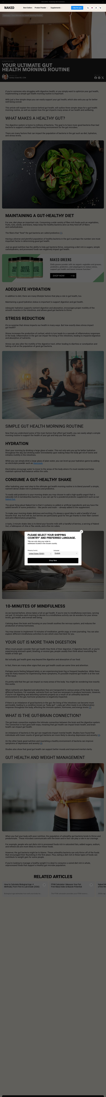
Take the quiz (77, 8)
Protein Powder (40, 8)
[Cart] (100, 7)
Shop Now (53, 561)
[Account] (96, 7)
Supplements (55, 8)
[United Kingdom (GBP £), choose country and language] (92, 7)
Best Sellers (27, 8)
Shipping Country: (33, 550)
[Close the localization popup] (81, 531)
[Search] (87, 7)
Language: (56, 550)
